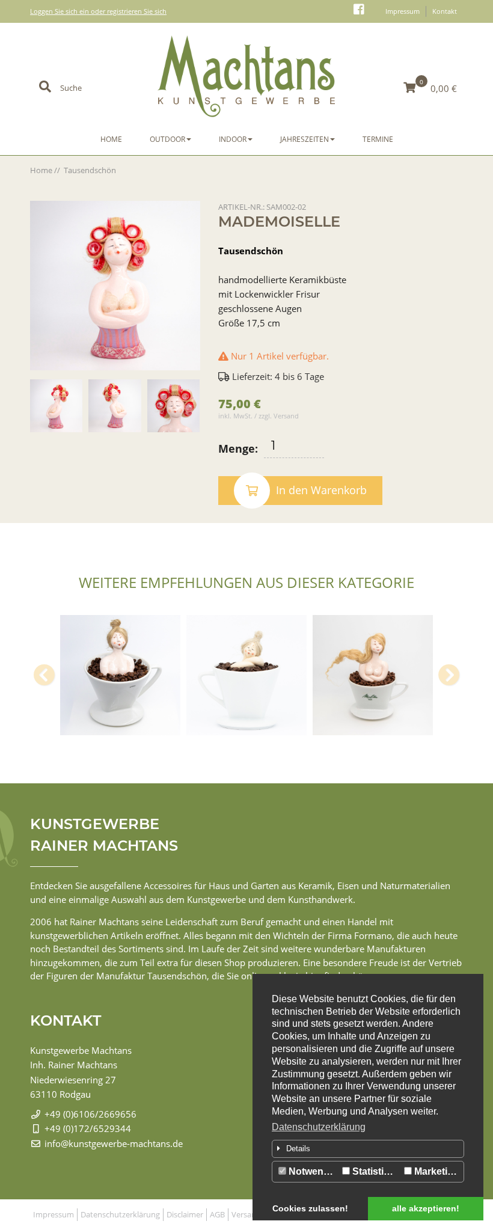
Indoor (232, 139)
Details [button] (298, 1148)
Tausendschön (90, 170)
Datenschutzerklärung (319, 1127)
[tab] (368, 1149)
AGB (217, 1214)
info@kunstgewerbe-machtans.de (113, 1143)
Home (111, 139)
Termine (378, 139)
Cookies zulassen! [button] (310, 1208)
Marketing (435, 1171)
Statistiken (375, 1171)
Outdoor (167, 139)
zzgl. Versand (279, 415)
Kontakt (444, 11)
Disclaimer (185, 1214)
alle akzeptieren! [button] (425, 1208)
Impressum (402, 11)
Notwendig (312, 1171)
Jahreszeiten (304, 139)
